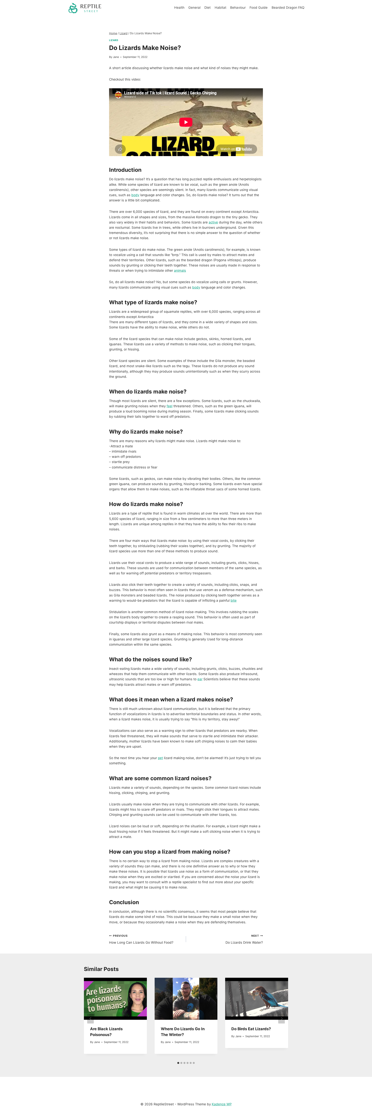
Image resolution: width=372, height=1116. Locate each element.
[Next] (281, 1019)
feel (169, 406)
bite (234, 600)
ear (199, 679)
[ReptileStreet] (85, 7)
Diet (207, 7)
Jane (116, 56)
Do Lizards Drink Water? (244, 939)
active (213, 222)
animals (180, 270)
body (135, 195)
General (194, 7)
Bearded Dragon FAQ (288, 7)
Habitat (220, 7)
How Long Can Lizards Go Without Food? (141, 939)
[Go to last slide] (90, 1019)
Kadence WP (222, 1104)
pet (160, 758)
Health (179, 7)
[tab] (178, 1063)
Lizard (113, 40)
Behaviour (238, 7)
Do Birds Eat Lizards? (251, 1029)
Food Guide (259, 7)
